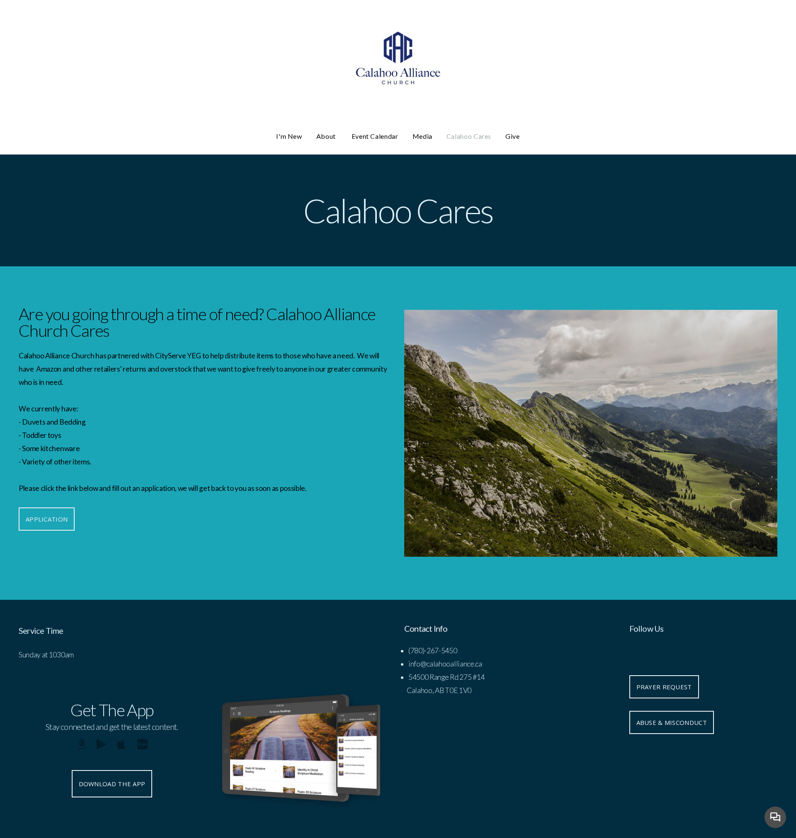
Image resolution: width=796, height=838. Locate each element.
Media (422, 136)
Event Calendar (375, 136)
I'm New (289, 136)
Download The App (112, 784)
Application (47, 519)
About (326, 136)
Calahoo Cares (469, 136)
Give (512, 136)
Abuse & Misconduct (671, 722)
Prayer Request (664, 687)
